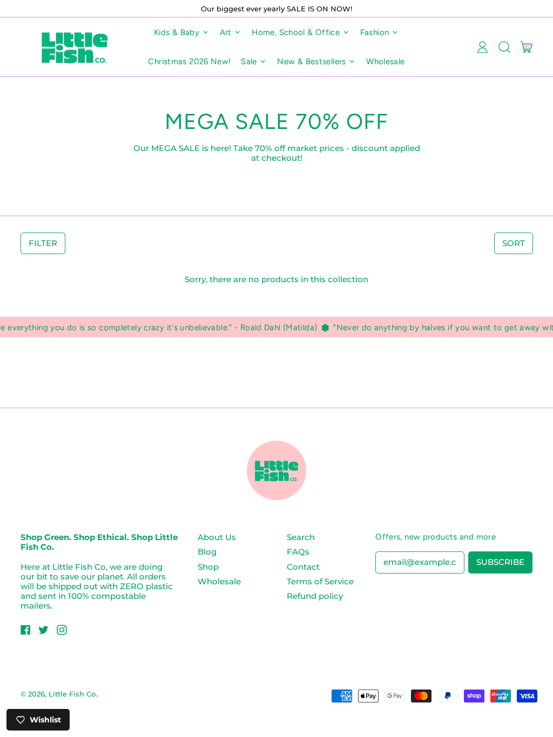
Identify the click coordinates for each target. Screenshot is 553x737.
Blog (207, 552)
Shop (208, 567)
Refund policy (315, 596)
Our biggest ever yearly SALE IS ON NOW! (276, 8)
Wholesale (385, 61)
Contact (303, 567)
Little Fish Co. (73, 694)
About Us (217, 537)
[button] (504, 47)
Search (301, 537)
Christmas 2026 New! (189, 61)
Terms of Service (320, 581)
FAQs (298, 552)
